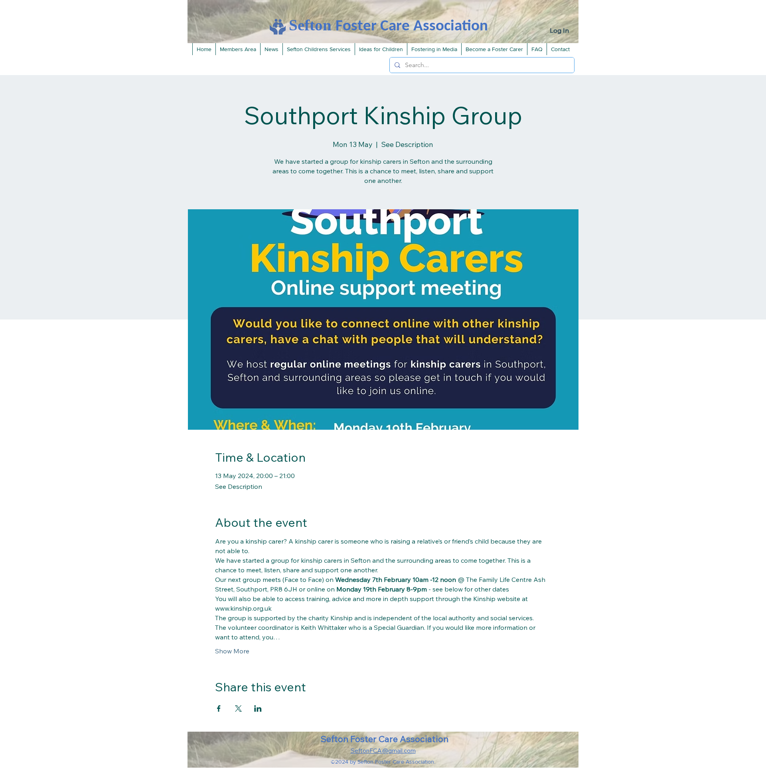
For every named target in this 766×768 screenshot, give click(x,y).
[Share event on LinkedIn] (258, 708)
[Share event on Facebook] (219, 708)
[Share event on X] (238, 708)
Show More (232, 651)
